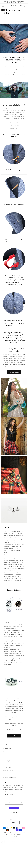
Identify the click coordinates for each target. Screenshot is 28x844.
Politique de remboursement (16, 834)
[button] (3, 6)
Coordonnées (18, 841)
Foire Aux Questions (14, 735)
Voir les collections (14, 372)
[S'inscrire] (21, 803)
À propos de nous (7, 748)
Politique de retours (7, 767)
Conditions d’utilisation (20, 836)
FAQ (3, 751)
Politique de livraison (8, 770)
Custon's (8, 832)
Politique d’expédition (8, 838)
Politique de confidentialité (9, 777)
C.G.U (4, 774)
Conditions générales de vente (20, 838)
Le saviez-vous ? (20, 21)
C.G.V (4, 764)
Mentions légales (7, 761)
